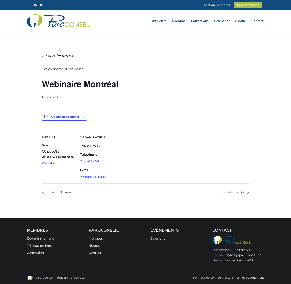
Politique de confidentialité (211, 277)
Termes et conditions (249, 277)
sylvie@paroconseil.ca (244, 255)
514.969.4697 (241, 250)
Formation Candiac (233, 192)
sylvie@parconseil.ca (93, 177)
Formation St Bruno (58, 192)
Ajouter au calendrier (65, 117)
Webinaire (48, 162)
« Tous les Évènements (57, 56)
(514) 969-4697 (89, 161)
